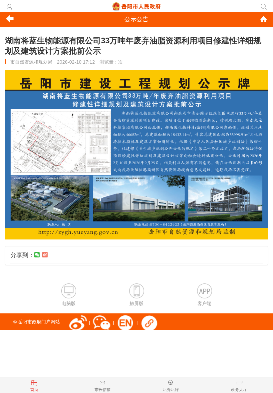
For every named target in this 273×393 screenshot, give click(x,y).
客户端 (204, 303)
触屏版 (136, 303)
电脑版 (69, 303)
